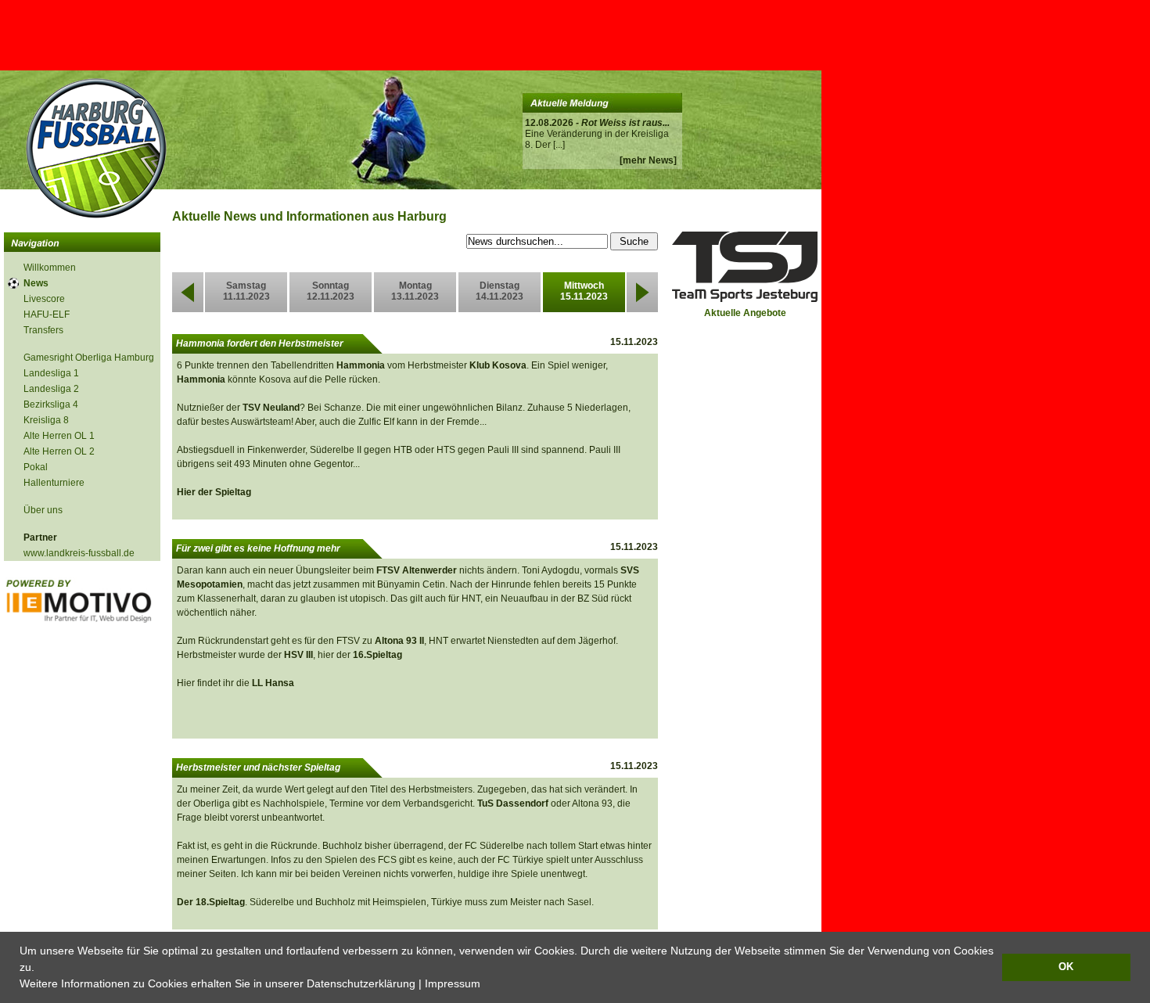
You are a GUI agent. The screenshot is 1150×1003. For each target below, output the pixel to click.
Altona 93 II (399, 640)
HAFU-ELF (46, 314)
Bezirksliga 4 (50, 404)
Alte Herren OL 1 (59, 435)
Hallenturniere (53, 482)
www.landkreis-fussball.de (79, 553)
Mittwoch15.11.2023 (584, 291)
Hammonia (360, 365)
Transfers (43, 330)
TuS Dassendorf (512, 803)
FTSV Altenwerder (416, 570)
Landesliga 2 (51, 388)
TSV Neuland (271, 407)
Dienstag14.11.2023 (499, 291)
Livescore (44, 298)
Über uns (43, 510)
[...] (559, 144)
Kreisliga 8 (46, 420)
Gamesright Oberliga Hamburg (88, 357)
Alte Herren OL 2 (59, 451)
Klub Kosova (497, 365)
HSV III (298, 654)
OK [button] (1065, 967)
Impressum (452, 983)
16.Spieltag (377, 654)
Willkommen (49, 267)
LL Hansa (273, 683)
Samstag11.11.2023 (246, 291)
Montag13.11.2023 (415, 291)
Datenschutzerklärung (361, 983)
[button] (485, 985)
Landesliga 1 (51, 373)
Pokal (35, 467)
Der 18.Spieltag (211, 902)
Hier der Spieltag (214, 492)
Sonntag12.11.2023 (330, 291)
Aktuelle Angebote (745, 312)
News (36, 283)
